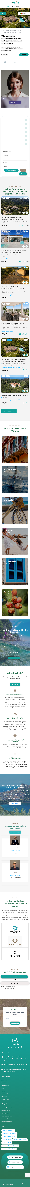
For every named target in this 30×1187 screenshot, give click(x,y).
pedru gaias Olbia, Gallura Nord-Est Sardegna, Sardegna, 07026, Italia (14, 291)
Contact (3, 1091)
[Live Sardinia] (15, 2)
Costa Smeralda (7, 1142)
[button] (22, 6)
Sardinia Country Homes (8, 295)
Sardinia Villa (5, 259)
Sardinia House (20, 400)
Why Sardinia (5, 1085)
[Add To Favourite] (23, 213)
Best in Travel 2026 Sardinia (9, 1136)
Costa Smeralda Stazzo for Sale (10, 1145)
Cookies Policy (5, 1099)
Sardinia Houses (5, 1110)
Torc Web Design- (19, 1183)
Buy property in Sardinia (20, 1139)
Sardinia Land (5, 1113)
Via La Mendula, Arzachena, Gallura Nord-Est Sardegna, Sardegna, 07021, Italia (13, 364)
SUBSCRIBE (15, 1023)
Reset (23, 170)
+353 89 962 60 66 (14, 6)
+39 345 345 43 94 (15, 851)
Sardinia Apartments (7, 331)
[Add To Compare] (26, 213)
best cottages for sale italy (9, 1133)
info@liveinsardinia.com (15, 877)
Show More (8, 411)
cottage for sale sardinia (9, 1148)
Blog (2, 1088)
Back (3, 13)
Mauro (15, 872)
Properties (4, 1082)
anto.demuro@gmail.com (15, 853)
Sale (8, 197)
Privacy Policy (5, 1093)
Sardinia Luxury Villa (7, 1116)
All (3, 197)
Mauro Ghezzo (9, 1184)
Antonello (15, 848)
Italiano (24, 13)
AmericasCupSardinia (8, 1130)
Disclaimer (4, 1096)
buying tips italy (7, 1139)
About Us (4, 1080)
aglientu (5, 397)
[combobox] (15, 120)
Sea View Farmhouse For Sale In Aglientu (14, 395)
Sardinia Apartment (6, 1121)
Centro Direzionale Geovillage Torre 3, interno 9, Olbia (15, 222)
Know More (24, 46)
